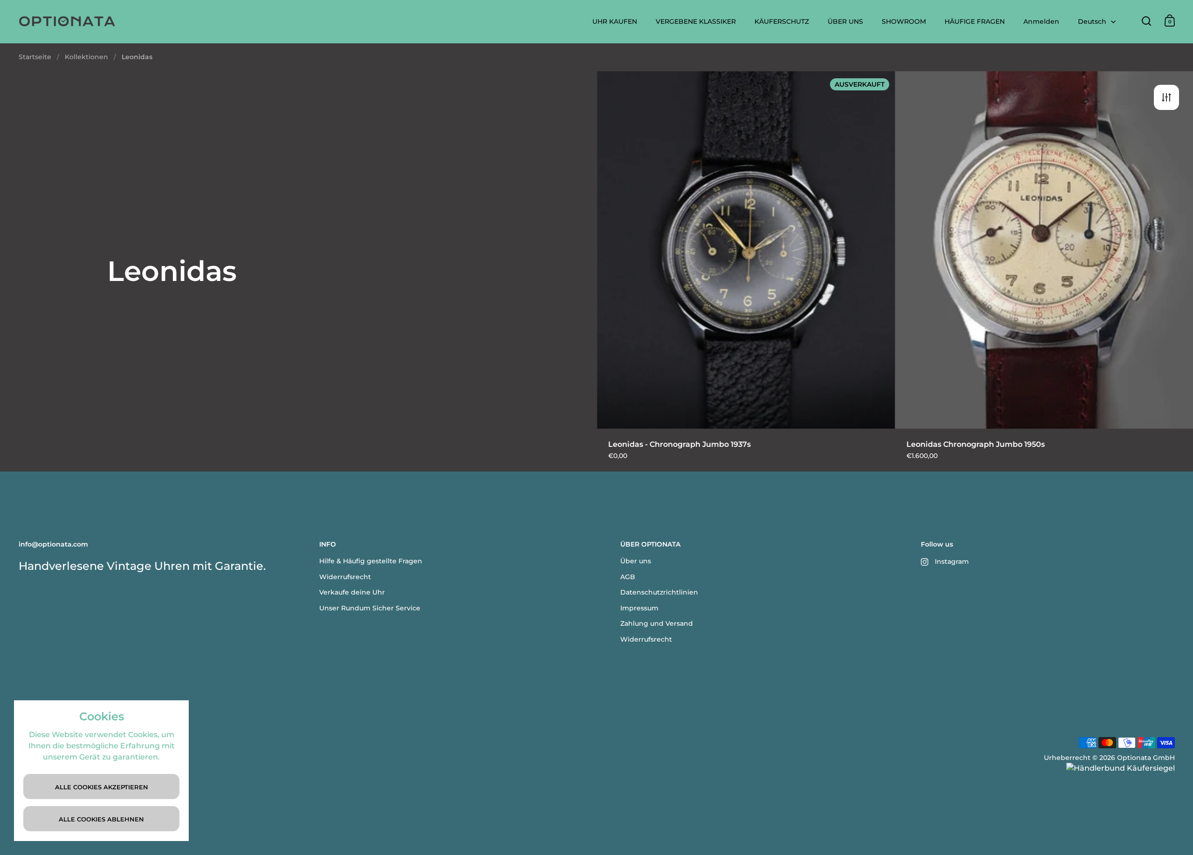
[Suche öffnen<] (1147, 21)
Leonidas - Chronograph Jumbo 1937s (746, 271)
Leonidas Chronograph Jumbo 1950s (1044, 271)
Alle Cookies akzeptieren (101, 787)
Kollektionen (86, 57)
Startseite (35, 57)
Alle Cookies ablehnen (101, 819)
